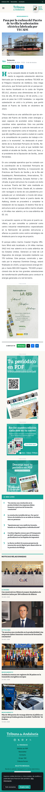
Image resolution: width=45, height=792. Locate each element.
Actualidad (6, 630)
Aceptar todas (24, 787)
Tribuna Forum (22, 761)
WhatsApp (6, 67)
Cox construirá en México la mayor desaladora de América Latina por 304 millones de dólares (21, 593)
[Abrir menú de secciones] (3, 8)
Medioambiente (22, 16)
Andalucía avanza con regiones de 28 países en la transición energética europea (21, 676)
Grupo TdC (22, 758)
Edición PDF (5, 2)
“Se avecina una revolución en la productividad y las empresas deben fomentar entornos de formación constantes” (21, 506)
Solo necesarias (10, 787)
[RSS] (30, 740)
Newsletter (14, 2)
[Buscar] (42, 2)
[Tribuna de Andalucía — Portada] (19, 8)
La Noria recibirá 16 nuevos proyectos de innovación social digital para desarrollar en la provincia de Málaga (24, 545)
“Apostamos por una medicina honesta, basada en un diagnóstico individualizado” (24, 526)
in (21, 67)
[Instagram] (22, 740)
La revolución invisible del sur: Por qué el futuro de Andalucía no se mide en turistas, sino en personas (24, 517)
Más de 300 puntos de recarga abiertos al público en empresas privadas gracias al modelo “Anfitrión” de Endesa (22, 717)
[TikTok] (26, 740)
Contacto (21, 2)
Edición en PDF (22, 748)
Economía (5, 590)
